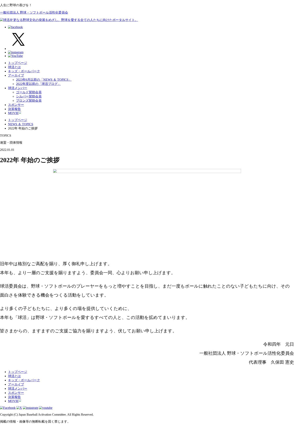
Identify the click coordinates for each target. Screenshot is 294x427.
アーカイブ (16, 75)
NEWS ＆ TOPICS (20, 124)
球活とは (14, 67)
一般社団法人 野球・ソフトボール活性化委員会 (34, 12)
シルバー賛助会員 (29, 96)
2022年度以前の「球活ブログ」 (38, 83)
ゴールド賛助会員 (29, 92)
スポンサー (16, 104)
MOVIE (13, 113)
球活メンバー (17, 88)
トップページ (17, 63)
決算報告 (14, 109)
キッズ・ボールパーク (24, 71)
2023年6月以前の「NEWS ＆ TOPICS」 (44, 79)
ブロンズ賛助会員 (29, 100)
